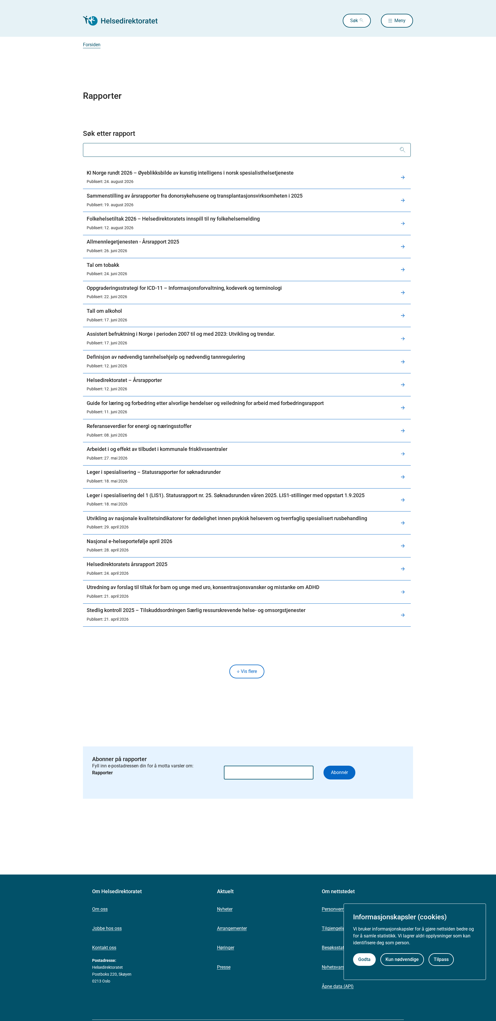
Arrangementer (232, 928)
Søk (354, 20)
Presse (223, 967)
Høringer (225, 947)
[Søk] (402, 150)
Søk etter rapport (109, 134)
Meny (400, 20)
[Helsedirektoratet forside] (124, 21)
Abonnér (339, 772)
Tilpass (441, 959)
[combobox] (246, 150)
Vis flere (248, 671)
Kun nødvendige (402, 959)
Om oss (100, 909)
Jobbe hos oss (107, 928)
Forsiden (91, 44)
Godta (364, 959)
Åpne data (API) (338, 986)
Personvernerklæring (342, 909)
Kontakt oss (104, 947)
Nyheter (224, 909)
